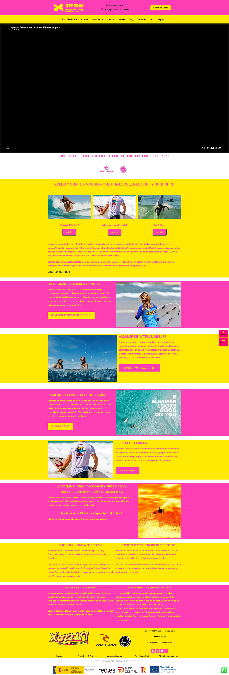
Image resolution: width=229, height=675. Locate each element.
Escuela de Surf (70, 19)
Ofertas (121, 19)
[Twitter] (157, 651)
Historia (110, 19)
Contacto (141, 19)
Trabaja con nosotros (169, 656)
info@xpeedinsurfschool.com (117, 9)
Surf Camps (97, 19)
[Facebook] (153, 651)
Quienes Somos (114, 656)
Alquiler (84, 19)
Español (162, 19)
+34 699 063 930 (116, 5)
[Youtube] (162, 651)
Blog (131, 19)
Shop (151, 19)
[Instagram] (166, 651)
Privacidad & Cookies (87, 656)
